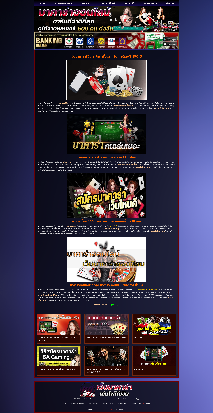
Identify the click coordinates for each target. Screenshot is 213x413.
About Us (105, 409)
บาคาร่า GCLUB (108, 3)
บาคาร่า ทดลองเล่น (63, 3)
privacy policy (119, 409)
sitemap (170, 3)
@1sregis (115, 305)
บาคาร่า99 (112, 226)
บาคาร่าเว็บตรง (150, 3)
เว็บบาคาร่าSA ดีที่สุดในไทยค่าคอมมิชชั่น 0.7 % (57, 369)
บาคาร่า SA (129, 3)
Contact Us (92, 409)
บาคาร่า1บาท (138, 369)
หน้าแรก (42, 3)
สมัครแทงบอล (139, 337)
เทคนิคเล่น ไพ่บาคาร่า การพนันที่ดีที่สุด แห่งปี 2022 (106, 337)
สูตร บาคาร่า (86, 3)
